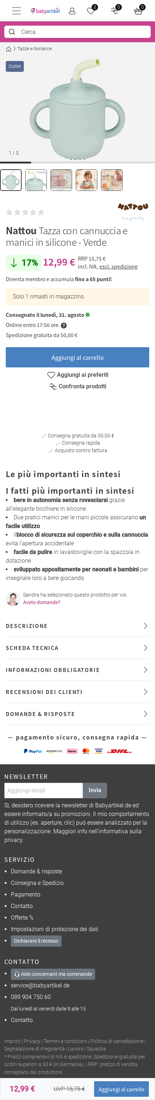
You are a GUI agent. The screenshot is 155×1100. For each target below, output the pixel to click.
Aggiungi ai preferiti (82, 374)
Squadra (96, 1049)
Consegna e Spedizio (37, 882)
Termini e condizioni (65, 1041)
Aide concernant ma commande (56, 974)
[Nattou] (133, 212)
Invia (95, 790)
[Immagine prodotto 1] (11, 180)
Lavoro (76, 1049)
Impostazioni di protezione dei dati (54, 929)
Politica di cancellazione (116, 1041)
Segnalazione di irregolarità (34, 1049)
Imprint (12, 1041)
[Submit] (12, 32)
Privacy (32, 1041)
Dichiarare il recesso (36, 941)
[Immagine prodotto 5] (112, 180)
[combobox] (77, 32)
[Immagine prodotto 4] (86, 180)
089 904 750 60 (31, 997)
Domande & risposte (36, 871)
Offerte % (22, 917)
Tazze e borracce (34, 48)
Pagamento (25, 894)
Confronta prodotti (82, 386)
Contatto (22, 906)
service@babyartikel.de (40, 985)
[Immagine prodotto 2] (36, 180)
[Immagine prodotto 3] (61, 180)
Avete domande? (42, 602)
